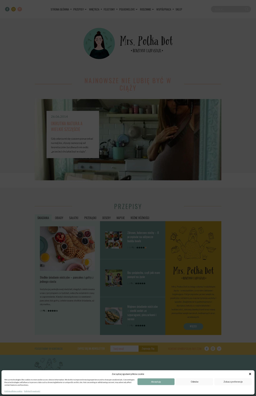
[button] (250, 373)
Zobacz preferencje (233, 381)
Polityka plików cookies (13, 391)
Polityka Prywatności (32, 391)
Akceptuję (156, 381)
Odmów (194, 381)
